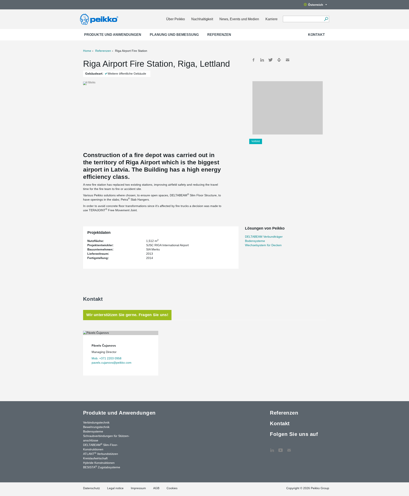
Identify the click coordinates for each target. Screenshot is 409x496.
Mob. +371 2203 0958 (106, 358)
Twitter (270, 60)
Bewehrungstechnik (96, 427)
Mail (287, 60)
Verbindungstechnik (96, 422)
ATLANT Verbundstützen (100, 454)
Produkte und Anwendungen (112, 34)
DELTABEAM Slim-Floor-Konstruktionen (100, 447)
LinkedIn (262, 60)
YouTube (280, 448)
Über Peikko (175, 19)
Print (279, 60)
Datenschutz (91, 488)
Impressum (138, 488)
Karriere (271, 19)
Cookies (172, 488)
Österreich (315, 4)
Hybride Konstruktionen (99, 462)
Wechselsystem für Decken (263, 245)
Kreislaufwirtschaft (95, 458)
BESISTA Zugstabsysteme (101, 467)
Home (87, 50)
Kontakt (316, 34)
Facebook (253, 60)
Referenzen (219, 34)
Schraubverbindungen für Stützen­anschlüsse (106, 438)
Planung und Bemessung (174, 34)
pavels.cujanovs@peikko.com (111, 362)
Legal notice (115, 488)
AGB (156, 488)
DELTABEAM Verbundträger (264, 236)
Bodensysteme (255, 241)
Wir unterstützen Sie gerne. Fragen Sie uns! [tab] (127, 315)
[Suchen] (326, 19)
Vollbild (255, 141)
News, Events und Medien (239, 19)
